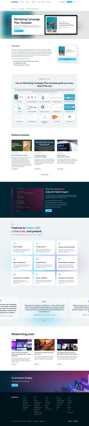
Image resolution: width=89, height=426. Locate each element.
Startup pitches (36, 410)
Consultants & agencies (37, 402)
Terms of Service (47, 402)
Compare (69, 397)
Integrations (25, 409)
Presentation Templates (60, 400)
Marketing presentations (38, 407)
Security (46, 407)
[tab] (42, 79)
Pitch (68, 410)
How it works (25, 398)
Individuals (35, 400)
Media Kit (58, 407)
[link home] (15, 397)
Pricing (35, 398)
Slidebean (69, 407)
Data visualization (25, 407)
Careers (46, 400)
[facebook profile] (76, 421)
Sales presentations (37, 409)
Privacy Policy (30, 421)
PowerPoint (69, 400)
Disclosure (47, 405)
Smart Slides (25, 400)
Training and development (38, 412)
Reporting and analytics (37, 414)
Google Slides (70, 402)
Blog (57, 409)
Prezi (68, 405)
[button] (22, 2)
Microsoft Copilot (70, 412)
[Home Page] (15, 2)
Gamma (69, 398)
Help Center (58, 405)
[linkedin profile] (69, 421)
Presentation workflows (26, 405)
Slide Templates (59, 398)
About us (46, 398)
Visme (69, 409)
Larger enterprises (37, 405)
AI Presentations (25, 402)
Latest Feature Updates (60, 402)
